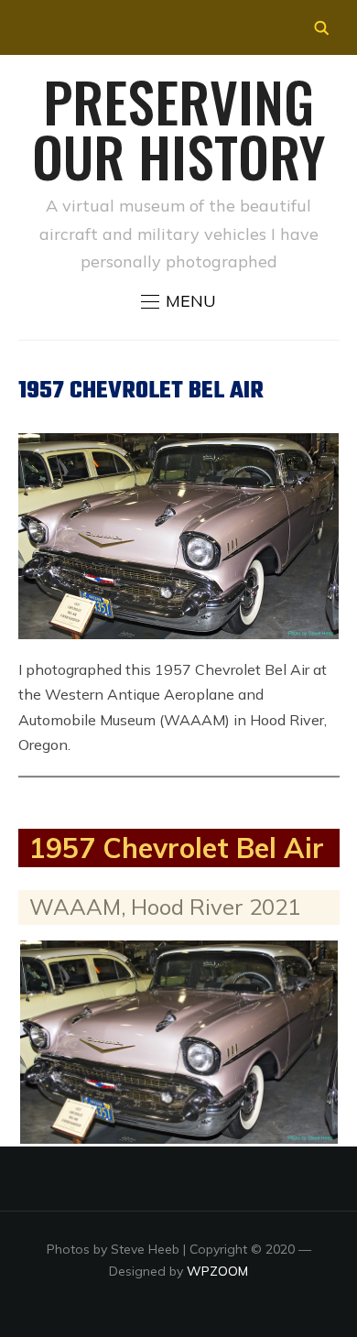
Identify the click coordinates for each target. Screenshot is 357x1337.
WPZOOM (217, 1271)
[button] (178, 301)
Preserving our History (178, 128)
